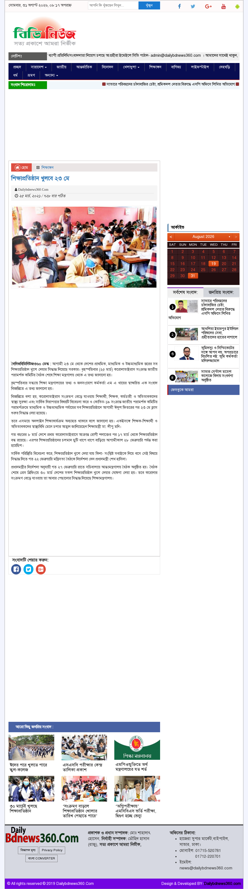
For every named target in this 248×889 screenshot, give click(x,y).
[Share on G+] (41, 569)
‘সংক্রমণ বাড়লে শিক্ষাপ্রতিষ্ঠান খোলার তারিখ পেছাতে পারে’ (80, 810)
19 (213, 263)
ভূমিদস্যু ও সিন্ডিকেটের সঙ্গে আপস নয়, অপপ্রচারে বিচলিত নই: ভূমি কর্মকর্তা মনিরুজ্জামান (219, 354)
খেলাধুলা (130, 67)
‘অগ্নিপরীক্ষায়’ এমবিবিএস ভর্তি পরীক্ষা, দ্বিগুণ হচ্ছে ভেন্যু (136, 810)
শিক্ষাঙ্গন (155, 67)
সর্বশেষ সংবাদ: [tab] (185, 292)
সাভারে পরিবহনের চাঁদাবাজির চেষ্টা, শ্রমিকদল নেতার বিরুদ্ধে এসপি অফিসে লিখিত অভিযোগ (161, 84)
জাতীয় (61, 67)
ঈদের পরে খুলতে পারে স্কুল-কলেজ (28, 767)
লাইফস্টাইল (200, 67)
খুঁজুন (149, 5)
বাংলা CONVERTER (41, 858)
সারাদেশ (37, 67)
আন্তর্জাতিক (84, 67)
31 (193, 276)
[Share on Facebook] (16, 569)
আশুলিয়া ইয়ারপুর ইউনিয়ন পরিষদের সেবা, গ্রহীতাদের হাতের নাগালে (219, 333)
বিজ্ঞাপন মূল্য (28, 850)
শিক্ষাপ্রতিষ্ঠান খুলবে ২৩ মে (40, 178)
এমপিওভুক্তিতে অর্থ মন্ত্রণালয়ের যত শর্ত (132, 767)
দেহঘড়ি (224, 67)
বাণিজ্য (176, 67)
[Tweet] (28, 569)
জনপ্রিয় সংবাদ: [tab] (221, 292)
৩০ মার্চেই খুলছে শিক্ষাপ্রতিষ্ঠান (23, 808)
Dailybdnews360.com (222, 883)
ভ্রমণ (31, 75)
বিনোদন (107, 67)
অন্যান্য (50, 75)
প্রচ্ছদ (17, 67)
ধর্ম (15, 75)
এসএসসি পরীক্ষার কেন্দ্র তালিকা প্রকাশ (82, 767)
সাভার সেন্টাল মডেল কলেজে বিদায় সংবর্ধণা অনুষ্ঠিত (217, 376)
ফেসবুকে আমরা (182, 389)
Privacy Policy (52, 850)
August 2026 (203, 236)
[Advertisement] (124, 125)
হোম (24, 167)
